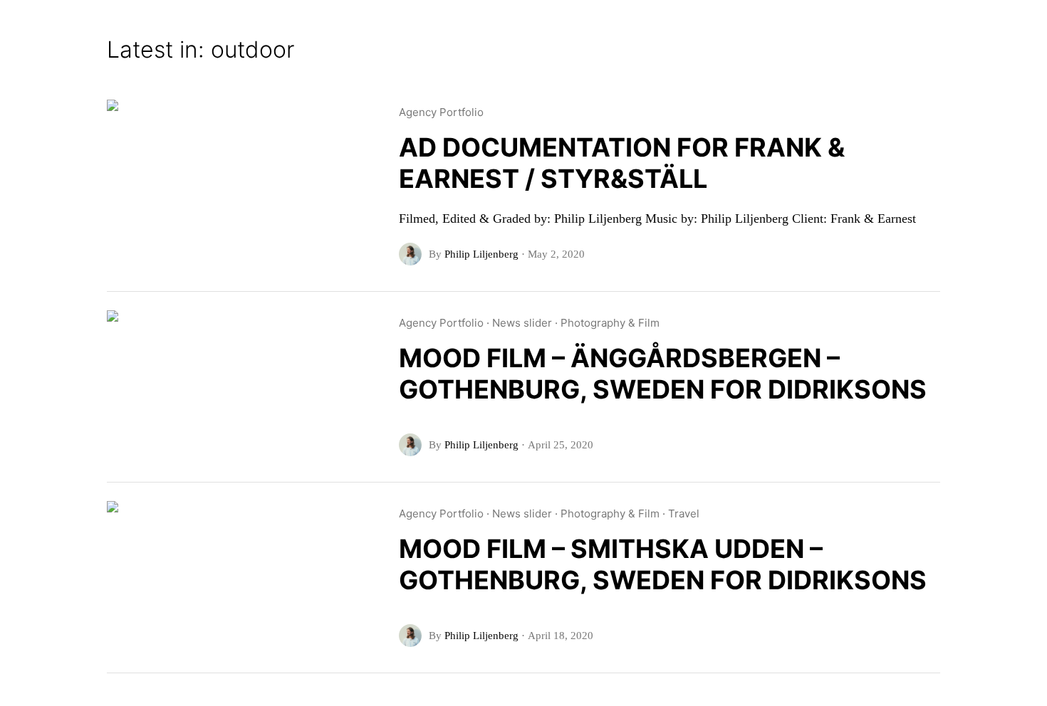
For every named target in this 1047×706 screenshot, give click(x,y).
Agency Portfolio (441, 112)
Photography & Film (610, 322)
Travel (683, 513)
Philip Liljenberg (481, 254)
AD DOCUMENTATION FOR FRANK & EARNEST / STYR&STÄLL (622, 163)
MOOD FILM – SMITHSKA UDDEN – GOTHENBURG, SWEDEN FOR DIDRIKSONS (663, 564)
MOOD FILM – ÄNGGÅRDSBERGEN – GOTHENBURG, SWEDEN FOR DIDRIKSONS (663, 373)
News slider (522, 322)
